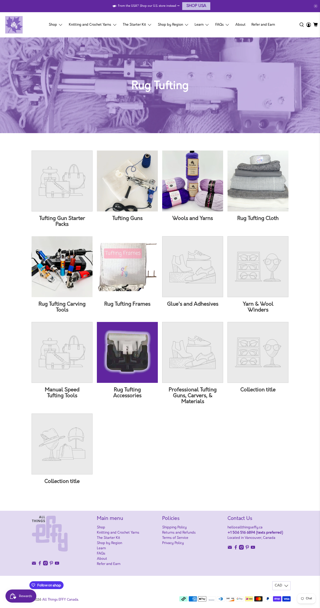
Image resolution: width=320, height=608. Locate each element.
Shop (53, 25)
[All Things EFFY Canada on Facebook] (39, 564)
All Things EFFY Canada (60, 599)
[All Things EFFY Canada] (14, 24)
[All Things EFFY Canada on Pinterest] (51, 564)
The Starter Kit (134, 25)
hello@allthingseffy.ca (245, 527)
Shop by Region (170, 25)
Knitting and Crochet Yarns (90, 25)
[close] (315, 6)
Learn (199, 25)
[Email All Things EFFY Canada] (34, 564)
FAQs (219, 25)
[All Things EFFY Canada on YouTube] (57, 564)
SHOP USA (196, 6)
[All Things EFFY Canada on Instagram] (45, 564)
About (240, 25)
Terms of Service (175, 538)
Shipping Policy (174, 527)
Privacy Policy (173, 543)
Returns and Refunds (179, 532)
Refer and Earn (263, 25)
